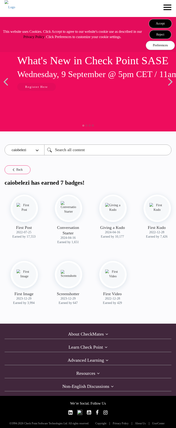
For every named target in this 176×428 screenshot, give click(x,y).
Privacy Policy (33, 37)
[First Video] (113, 274)
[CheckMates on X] (79, 412)
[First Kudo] (157, 207)
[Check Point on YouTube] (89, 412)
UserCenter (158, 423)
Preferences (160, 45)
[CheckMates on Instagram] (106, 412)
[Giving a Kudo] (113, 207)
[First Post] (24, 207)
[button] (160, 23)
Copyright (100, 423)
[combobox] (107, 150)
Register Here (36, 87)
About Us (140, 423)
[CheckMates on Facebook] (97, 412)
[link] (70, 412)
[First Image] (24, 274)
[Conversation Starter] (68, 207)
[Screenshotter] (68, 274)
